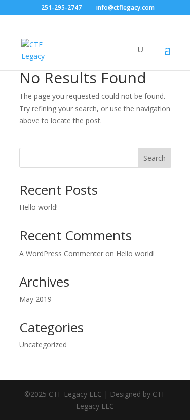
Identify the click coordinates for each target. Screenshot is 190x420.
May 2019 (35, 299)
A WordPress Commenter (61, 253)
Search (154, 158)
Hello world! (38, 207)
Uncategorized (43, 344)
